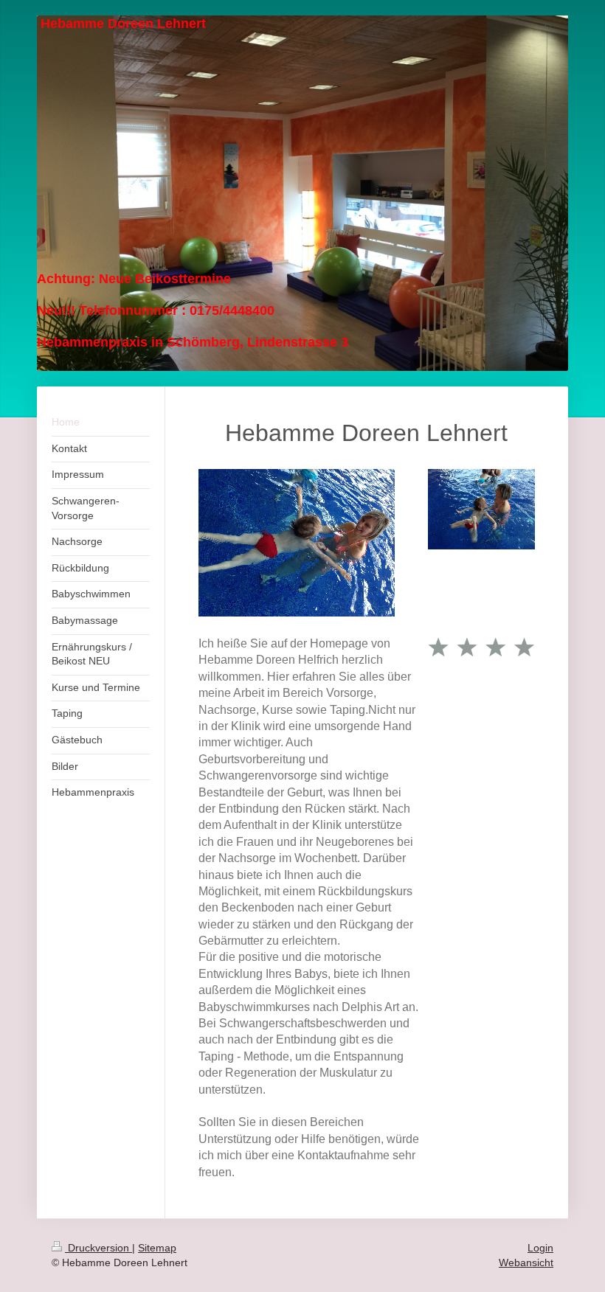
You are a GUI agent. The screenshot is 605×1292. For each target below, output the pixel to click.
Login (540, 1248)
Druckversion (98, 1248)
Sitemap (157, 1248)
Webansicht (526, 1262)
